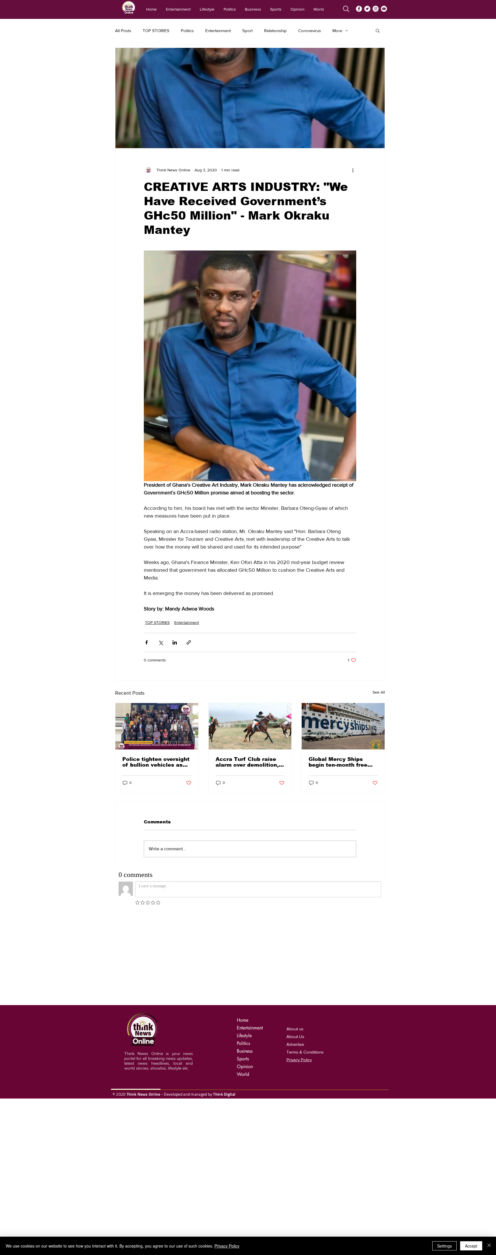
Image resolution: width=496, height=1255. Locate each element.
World (243, 1074)
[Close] (489, 1245)
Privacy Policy (226, 1246)
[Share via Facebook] (146, 642)
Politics (187, 30)
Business (245, 1051)
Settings (444, 1246)
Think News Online (143, 1094)
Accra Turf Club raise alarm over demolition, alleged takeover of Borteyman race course (249, 762)
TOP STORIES (156, 30)
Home (242, 1020)
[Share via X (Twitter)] (160, 642)
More (337, 30)
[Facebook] (359, 9)
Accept (471, 1246)
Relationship (275, 30)
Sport (247, 30)
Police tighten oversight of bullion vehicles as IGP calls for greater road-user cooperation (155, 762)
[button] (377, 30)
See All (379, 692)
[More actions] (352, 170)
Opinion (245, 1067)
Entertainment (218, 30)
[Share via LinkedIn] (174, 642)
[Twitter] (367, 9)
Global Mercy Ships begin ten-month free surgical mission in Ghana (338, 762)
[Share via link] (188, 642)
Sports (243, 1059)
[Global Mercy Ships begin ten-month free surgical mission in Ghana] (343, 726)
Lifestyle (244, 1036)
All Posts (123, 30)
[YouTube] (384, 9)
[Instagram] (376, 9)
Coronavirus (309, 30)
